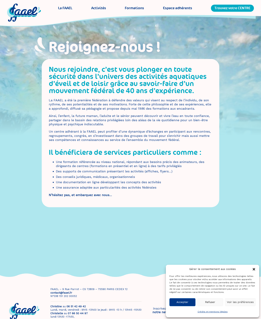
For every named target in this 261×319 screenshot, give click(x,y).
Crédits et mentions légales (213, 311)
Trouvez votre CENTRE (232, 8)
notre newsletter (165, 312)
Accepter (182, 302)
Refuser (210, 302)
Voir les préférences (240, 302)
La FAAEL (65, 8)
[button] (254, 269)
